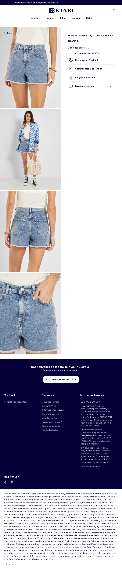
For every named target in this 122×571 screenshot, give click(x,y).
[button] (91, 60)
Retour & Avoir (49, 406)
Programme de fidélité (52, 414)
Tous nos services (50, 402)
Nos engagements (51, 426)
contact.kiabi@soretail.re (16, 402)
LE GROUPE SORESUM (91, 402)
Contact (9, 395)
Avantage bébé (49, 418)
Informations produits (53, 410)
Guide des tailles (76, 47)
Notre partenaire (92, 395)
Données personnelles (91, 466)
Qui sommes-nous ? (52, 422)
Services (48, 395)
